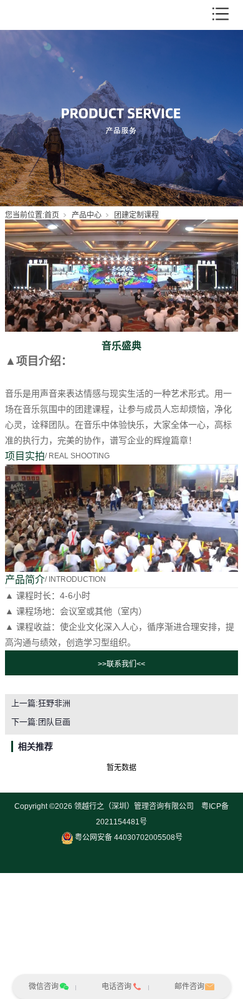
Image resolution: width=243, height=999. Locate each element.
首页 (51, 215)
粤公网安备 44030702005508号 (129, 837)
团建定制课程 (136, 215)
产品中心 (87, 215)
